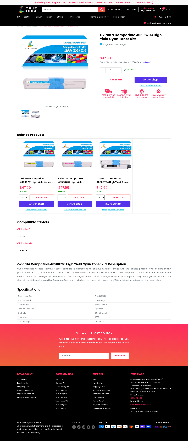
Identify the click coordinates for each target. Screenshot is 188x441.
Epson (49, 16)
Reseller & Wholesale (102, 394)
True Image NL (61, 397)
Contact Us (60, 383)
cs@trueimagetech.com (159, 23)
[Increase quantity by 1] (118, 70)
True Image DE (62, 390)
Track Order (22, 379)
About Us (59, 379)
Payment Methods (100, 404)
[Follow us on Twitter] (79, 427)
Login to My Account (25, 394)
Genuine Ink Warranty (102, 408)
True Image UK (62, 401)
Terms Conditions (100, 401)
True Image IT (61, 408)
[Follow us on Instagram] (83, 427)
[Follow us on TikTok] (93, 427)
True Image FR (61, 394)
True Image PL (61, 404)
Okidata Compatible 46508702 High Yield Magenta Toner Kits (70, 180)
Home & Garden (98, 16)
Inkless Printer (76, 16)
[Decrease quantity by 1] (102, 70)
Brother (27, 16)
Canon (39, 16)
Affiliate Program (62, 386)
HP (18, 16)
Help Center (119, 16)
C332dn (22, 236)
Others (60, 16)
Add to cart (116, 79)
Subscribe (120, 355)
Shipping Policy (99, 386)
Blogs (95, 379)
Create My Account (25, 390)
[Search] (101, 9)
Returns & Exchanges (101, 390)
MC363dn (23, 250)
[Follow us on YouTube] (88, 427)
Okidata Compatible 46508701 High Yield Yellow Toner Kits (36, 180)
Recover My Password (26, 397)
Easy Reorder (22, 383)
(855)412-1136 (164, 16)
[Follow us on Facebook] (74, 427)
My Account (147, 10)
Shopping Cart (23, 386)
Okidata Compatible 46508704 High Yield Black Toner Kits (112, 180)
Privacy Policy (98, 397)
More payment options (151, 85)
